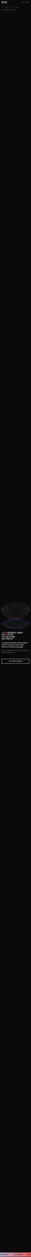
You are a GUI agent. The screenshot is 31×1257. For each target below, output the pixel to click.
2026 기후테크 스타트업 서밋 (18, 661)
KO (22, 2)
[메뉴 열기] (28, 2)
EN (24, 2)
